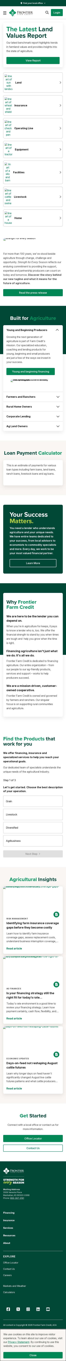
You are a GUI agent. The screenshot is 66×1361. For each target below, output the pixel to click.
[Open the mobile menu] (4, 12)
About (6, 1243)
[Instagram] (28, 1309)
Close (33, 1355)
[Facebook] (8, 1309)
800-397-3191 (17, 1198)
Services (8, 1228)
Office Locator (10, 1262)
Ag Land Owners (17, 426)
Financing (8, 1213)
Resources (9, 1235)
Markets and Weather (14, 1286)
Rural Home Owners (19, 406)
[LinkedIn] (38, 1309)
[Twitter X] (18, 1309)
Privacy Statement (18, 1342)
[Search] (47, 12)
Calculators (9, 1292)
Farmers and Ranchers (20, 396)
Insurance (9, 1220)
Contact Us (9, 1269)
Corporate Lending (18, 416)
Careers (7, 1275)
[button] (57, 12)
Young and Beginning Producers (26, 330)
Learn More (33, 563)
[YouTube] (48, 1309)
